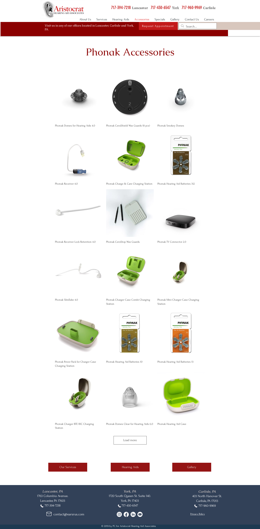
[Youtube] (140, 514)
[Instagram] (119, 514)
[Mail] (49, 514)
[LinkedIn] (133, 514)
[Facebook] (126, 514)
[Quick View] (79, 97)
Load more (130, 440)
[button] (158, 26)
